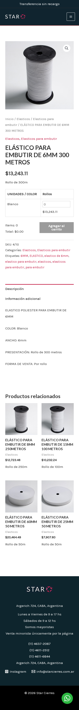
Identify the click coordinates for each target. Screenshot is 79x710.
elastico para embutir (20, 262)
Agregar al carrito (56, 227)
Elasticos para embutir (39, 139)
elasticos (44, 262)
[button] (66, 48)
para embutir (35, 267)
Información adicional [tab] (23, 299)
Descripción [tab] (14, 289)
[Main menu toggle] (71, 17)
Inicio (9, 119)
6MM (24, 256)
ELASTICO (36, 256)
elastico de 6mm (56, 256)
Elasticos (23, 119)
